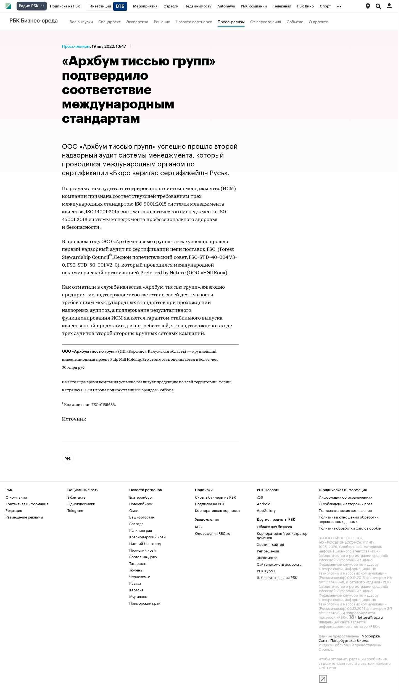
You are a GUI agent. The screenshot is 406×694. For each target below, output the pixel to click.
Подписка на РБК (210, 503)
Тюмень (135, 569)
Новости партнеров (194, 21)
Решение (162, 21)
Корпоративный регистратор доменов (282, 535)
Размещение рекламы (24, 516)
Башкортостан (141, 516)
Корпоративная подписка (217, 510)
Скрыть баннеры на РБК (215, 496)
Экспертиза (137, 21)
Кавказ (135, 583)
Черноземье (139, 576)
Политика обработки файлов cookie (350, 527)
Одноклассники (81, 503)
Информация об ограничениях (345, 496)
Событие (295, 21)
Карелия (136, 589)
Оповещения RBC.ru (212, 533)
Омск (134, 510)
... (338, 5)
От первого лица (265, 21)
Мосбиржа (371, 635)
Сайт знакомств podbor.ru (279, 564)
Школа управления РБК (277, 577)
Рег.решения (268, 550)
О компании (16, 496)
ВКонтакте (76, 496)
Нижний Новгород (145, 543)
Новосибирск (141, 503)
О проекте (318, 21)
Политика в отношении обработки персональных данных (349, 519)
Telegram (75, 510)
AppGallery (266, 510)
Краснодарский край (147, 536)
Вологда (136, 523)
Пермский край (142, 549)
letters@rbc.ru (370, 616)
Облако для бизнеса (274, 526)
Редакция (14, 510)
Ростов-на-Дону (143, 556)
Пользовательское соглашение (345, 510)
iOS (260, 496)
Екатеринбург (141, 496)
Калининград (140, 530)
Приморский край (144, 602)
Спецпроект (109, 21)
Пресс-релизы (231, 21)
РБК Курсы (266, 570)
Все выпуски (81, 21)
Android (263, 503)
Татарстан (137, 563)
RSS (198, 526)
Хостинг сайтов (270, 544)
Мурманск (138, 596)
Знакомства (267, 557)
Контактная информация (27, 503)
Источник (74, 419)
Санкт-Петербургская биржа (343, 640)
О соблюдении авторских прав (346, 503)
